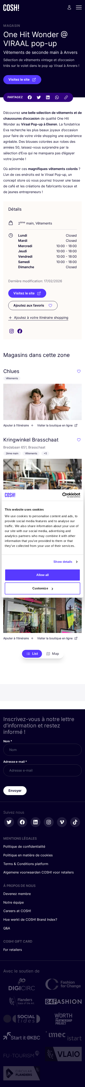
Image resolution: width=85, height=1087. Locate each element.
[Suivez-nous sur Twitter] (9, 822)
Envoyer (14, 790)
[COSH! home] (11, 7)
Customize (40, 588)
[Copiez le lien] (66, 97)
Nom (7, 741)
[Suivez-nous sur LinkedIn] (35, 822)
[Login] (69, 7)
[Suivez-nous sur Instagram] (49, 822)
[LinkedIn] (47, 97)
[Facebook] (29, 97)
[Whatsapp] (56, 97)
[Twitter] (38, 97)
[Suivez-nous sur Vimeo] (62, 822)
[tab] (32, 654)
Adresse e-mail (15, 761)
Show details (62, 561)
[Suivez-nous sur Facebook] (22, 822)
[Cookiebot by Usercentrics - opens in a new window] (62, 495)
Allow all (42, 575)
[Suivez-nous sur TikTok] (75, 822)
